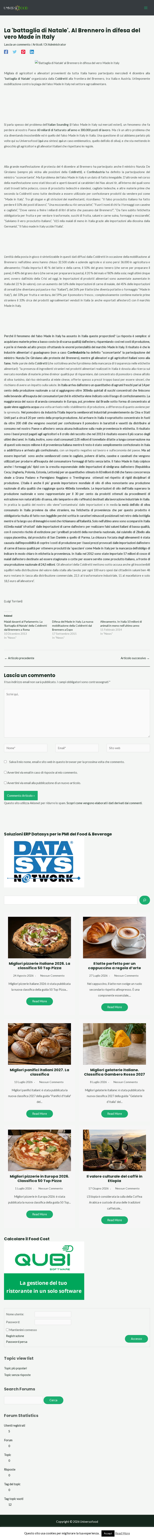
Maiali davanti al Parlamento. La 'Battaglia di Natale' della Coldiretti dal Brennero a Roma (25, 625)
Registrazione (15, 1336)
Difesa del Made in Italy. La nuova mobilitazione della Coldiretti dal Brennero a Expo (72, 625)
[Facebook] (6, 52)
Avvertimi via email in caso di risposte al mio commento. (42, 772)
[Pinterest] (23, 52)
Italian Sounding (58, 124)
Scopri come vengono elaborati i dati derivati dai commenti (104, 803)
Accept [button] (108, 1533)
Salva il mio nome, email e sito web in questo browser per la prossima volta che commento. (67, 762)
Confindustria (96, 172)
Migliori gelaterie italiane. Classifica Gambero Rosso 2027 (114, 1072)
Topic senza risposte (17, 1375)
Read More (39, 1001)
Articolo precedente (19, 658)
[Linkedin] (32, 52)
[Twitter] (15, 52)
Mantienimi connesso (23, 1330)
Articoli (37, 44)
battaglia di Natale (17, 78)
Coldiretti (61, 78)
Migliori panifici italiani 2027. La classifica (39, 1072)
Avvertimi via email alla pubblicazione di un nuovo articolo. (44, 783)
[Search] (144, 900)
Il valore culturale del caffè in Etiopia (114, 1178)
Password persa (16, 1341)
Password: (13, 1322)
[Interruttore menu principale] (146, 8)
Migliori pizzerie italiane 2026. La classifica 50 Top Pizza (39, 965)
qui (41, 141)
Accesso (136, 1338)
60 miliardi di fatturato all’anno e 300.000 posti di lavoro (73, 130)
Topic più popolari (15, 1368)
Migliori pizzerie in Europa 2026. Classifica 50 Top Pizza (39, 1178)
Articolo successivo (135, 658)
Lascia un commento (17, 44)
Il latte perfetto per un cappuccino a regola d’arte (114, 965)
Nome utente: (15, 1314)
